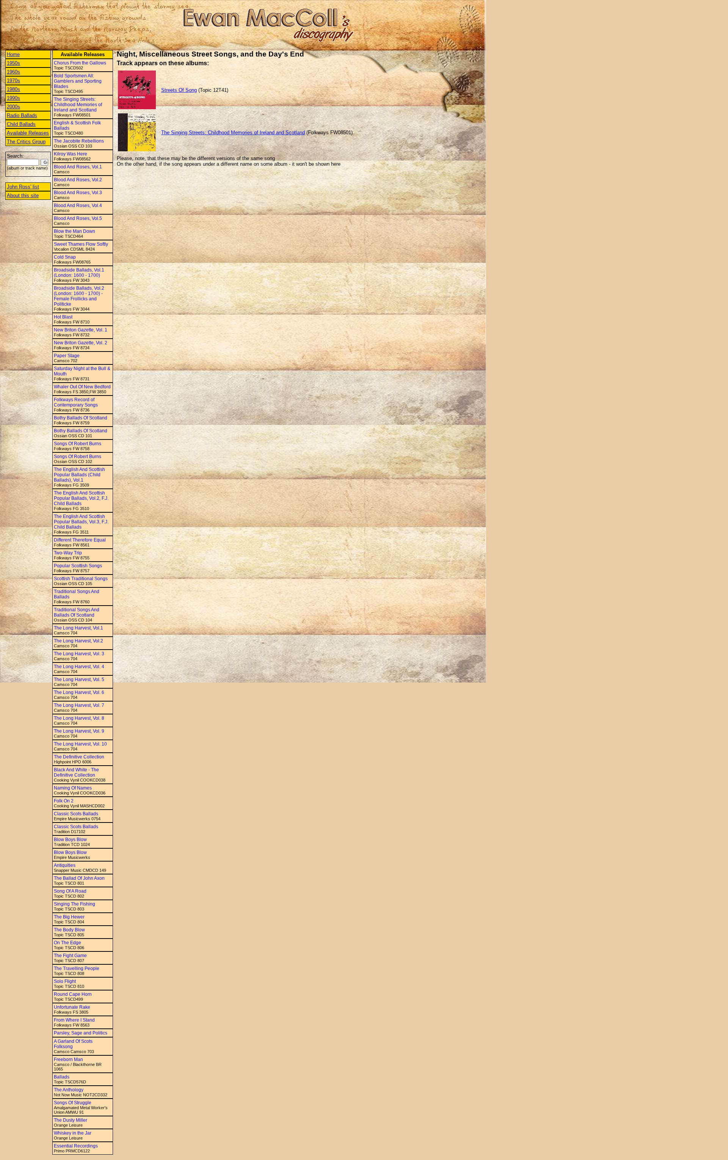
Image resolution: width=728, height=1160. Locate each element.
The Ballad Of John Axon (79, 878)
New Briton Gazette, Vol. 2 (80, 342)
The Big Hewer (69, 917)
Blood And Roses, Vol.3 (78, 192)
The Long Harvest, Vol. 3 (79, 653)
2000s (13, 107)
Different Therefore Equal (80, 540)
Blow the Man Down (74, 231)
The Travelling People (76, 968)
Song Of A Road (70, 891)
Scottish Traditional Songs (81, 578)
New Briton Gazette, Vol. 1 (80, 330)
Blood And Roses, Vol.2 (78, 179)
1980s (13, 89)
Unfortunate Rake (72, 1007)
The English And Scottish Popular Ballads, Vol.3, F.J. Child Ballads (81, 522)
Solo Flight (65, 981)
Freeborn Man (68, 1059)
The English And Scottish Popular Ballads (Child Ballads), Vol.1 (79, 475)
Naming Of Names (73, 788)
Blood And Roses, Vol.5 (78, 218)
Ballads (61, 1077)
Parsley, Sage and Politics (80, 1033)
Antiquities (64, 865)
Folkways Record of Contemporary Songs (76, 402)
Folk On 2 (64, 801)
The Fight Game (70, 955)
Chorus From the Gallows (80, 63)
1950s (13, 63)
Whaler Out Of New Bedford (82, 386)
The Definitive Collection (79, 757)
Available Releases (28, 133)
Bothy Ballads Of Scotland (80, 418)
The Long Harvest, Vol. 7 (79, 705)
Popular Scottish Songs (78, 565)
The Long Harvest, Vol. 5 (79, 679)
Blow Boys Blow (70, 839)
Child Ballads (21, 124)
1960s (13, 72)
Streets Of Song (179, 90)
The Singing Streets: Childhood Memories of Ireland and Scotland (78, 105)
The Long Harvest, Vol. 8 (79, 718)
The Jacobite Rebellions (79, 141)
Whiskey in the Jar (72, 1133)
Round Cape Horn (73, 994)
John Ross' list (23, 187)
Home (13, 54)
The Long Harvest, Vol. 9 (79, 731)
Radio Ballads (22, 115)
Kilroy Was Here (70, 154)
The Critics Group (26, 141)
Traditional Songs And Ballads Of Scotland (76, 612)
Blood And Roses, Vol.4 (78, 205)
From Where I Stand (74, 1020)
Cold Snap (65, 257)
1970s (13, 80)
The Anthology (68, 1090)
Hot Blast (63, 317)
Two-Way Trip (68, 553)
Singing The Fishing (74, 904)
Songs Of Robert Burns (77, 443)
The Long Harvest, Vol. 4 (79, 666)
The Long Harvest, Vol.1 (78, 628)
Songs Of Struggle (72, 1102)
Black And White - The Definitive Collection (76, 772)
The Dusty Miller (70, 1120)
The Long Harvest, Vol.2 (78, 641)
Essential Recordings (76, 1146)
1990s (13, 98)
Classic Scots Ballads (76, 813)
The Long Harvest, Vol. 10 (80, 744)
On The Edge (67, 942)
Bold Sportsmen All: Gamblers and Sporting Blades (78, 81)
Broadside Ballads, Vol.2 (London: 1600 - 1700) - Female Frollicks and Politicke (79, 296)
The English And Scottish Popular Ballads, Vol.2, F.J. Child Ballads (81, 498)
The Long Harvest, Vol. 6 (79, 692)
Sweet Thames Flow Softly (81, 244)
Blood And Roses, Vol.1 (78, 167)
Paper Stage (67, 355)
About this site (23, 195)
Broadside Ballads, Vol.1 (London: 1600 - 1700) (79, 272)
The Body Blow (69, 929)
